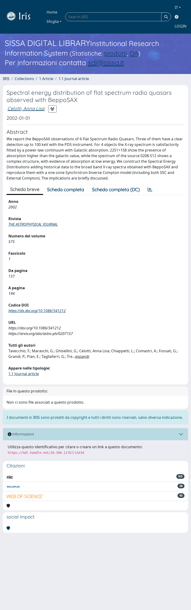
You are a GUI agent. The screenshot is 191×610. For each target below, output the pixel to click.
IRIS (6, 78)
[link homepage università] (22, 17)
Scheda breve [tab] (24, 189)
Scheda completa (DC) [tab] (116, 189)
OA (134, 53)
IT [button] (176, 7)
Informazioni (22, 434)
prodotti (115, 53)
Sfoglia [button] (53, 21)
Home (52, 12)
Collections (24, 78)
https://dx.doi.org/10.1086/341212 (37, 310)
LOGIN (180, 26)
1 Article (46, 78)
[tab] (150, 189)
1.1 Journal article (73, 78)
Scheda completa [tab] (65, 189)
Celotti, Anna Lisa (25, 108)
